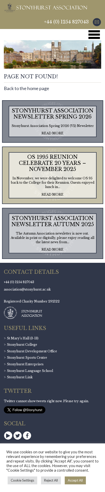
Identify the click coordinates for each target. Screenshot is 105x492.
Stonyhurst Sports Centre (27, 357)
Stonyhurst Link (20, 377)
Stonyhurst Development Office (32, 351)
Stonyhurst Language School (30, 371)
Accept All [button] (75, 480)
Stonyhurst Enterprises (25, 364)
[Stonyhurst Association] (45, 7)
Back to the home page (26, 88)
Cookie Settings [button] (22, 480)
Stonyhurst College (22, 344)
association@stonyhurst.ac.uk (27, 289)
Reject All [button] (51, 480)
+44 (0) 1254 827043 (66, 22)
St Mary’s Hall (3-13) (22, 338)
